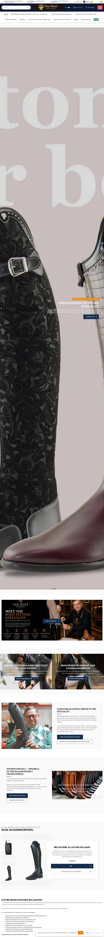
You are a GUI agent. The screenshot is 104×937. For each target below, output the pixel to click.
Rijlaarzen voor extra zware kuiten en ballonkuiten (20, 921)
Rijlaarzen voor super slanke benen (15, 923)
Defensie (22, 19)
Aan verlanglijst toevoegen (71, 871)
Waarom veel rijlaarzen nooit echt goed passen (19, 929)
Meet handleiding (11, 19)
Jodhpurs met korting (16, 800)
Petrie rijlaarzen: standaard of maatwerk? (17, 917)
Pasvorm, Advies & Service (62, 19)
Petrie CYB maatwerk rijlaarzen (61, 14)
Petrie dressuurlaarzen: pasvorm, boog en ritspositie (21, 919)
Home (6, 14)
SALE (96, 19)
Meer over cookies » (96, 933)
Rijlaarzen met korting (17, 795)
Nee (87, 933)
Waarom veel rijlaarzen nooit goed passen (75, 741)
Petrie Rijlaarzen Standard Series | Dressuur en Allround (29, 14)
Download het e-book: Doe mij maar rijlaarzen (15, 934)
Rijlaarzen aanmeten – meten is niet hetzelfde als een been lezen (24, 927)
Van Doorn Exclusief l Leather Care (39, 19)
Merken (76, 19)
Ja (80, 933)
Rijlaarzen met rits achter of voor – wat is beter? (19, 925)
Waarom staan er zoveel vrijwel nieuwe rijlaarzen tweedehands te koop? (26, 915)
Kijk (71, 866)
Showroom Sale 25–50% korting (85, 14)
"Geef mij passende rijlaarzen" (70, 737)
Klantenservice (86, 19)
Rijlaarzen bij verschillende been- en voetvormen (19, 931)
